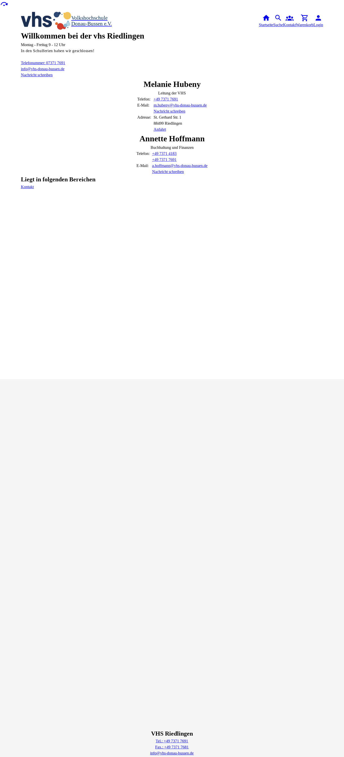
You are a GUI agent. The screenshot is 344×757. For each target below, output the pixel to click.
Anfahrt (160, 129)
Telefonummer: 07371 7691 (43, 63)
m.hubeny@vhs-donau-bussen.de (180, 105)
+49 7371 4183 (164, 153)
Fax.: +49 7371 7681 (172, 747)
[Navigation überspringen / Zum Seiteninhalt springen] (4, 4)
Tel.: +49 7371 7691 (172, 741)
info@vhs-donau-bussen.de (42, 69)
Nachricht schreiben (37, 75)
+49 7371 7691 (166, 99)
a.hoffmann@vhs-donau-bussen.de (180, 165)
